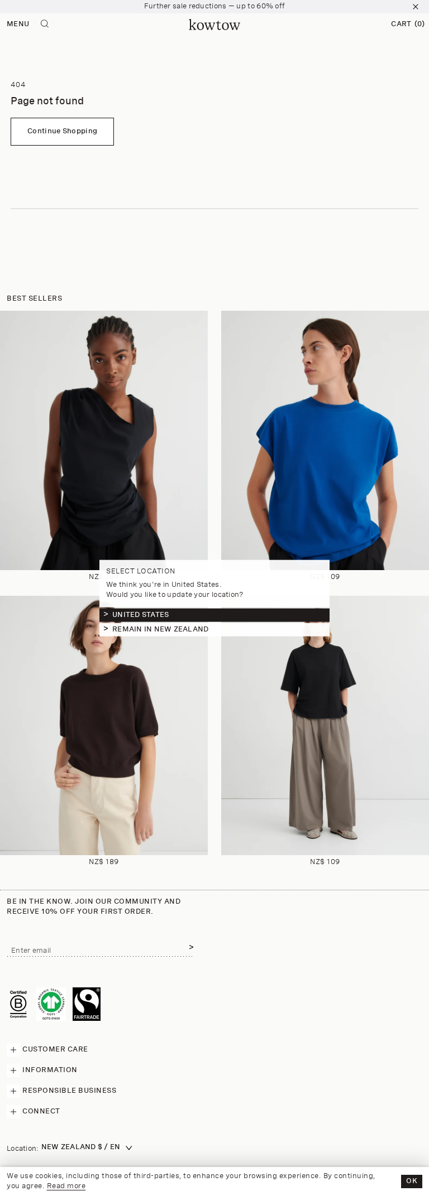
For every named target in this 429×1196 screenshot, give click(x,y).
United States (140, 614)
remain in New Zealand (160, 629)
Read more (66, 1186)
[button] (407, 25)
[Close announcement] (415, 6)
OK (411, 1181)
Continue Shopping (62, 131)
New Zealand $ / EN (81, 1147)
